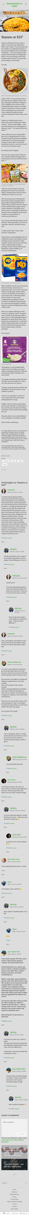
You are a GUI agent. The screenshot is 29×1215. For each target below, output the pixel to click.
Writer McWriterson (14, 662)
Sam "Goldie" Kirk (13, 952)
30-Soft (14, 1204)
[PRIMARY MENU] (26, 4)
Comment (21, 1134)
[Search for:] (14, 1183)
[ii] (2, 445)
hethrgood (11, 490)
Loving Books (14, 1199)
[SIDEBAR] (14, 1174)
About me (14, 1192)
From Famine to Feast (14, 4)
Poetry (14, 1197)
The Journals (14, 1209)
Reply (3, 542)
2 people (9, 650)
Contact (14, 1206)
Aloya (9, 882)
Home (14, 1189)
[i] (2, 430)
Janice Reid (11, 780)
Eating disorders (14, 1194)
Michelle (13, 549)
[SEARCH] (3, 4)
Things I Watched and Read (14, 1201)
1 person (9, 538)
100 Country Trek (13, 859)
